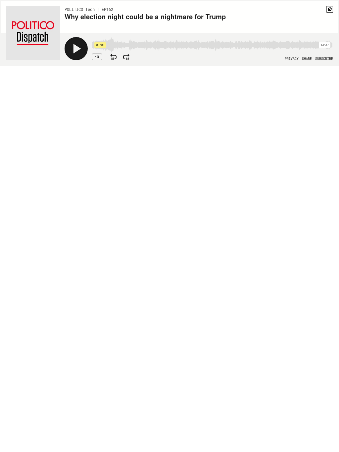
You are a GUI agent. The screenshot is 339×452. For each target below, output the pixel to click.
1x (97, 57)
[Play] (76, 48)
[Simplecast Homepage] (329, 9)
